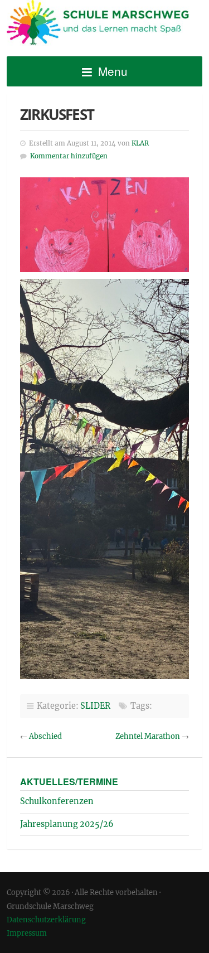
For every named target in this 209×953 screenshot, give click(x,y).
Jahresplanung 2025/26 (67, 824)
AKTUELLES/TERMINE (69, 781)
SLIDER (95, 706)
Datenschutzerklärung (46, 919)
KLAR (140, 143)
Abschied (45, 736)
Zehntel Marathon (147, 736)
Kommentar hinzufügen (69, 156)
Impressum (27, 932)
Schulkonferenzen (57, 801)
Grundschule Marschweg (104, 24)
